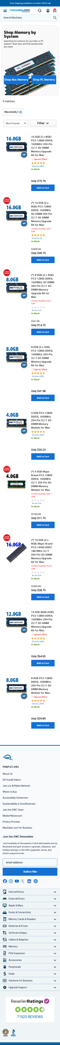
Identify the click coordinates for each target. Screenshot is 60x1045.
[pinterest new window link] (36, 881)
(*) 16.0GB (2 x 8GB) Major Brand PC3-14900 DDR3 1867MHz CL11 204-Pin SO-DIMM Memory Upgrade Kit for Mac (41, 551)
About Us (7, 773)
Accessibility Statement (15, 797)
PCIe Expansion (17, 953)
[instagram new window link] (11, 881)
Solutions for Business (20, 980)
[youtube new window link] (17, 881)
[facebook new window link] (5, 881)
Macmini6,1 (11, 112)
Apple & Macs (16, 905)
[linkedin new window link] (29, 881)
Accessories (15, 960)
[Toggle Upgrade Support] (55, 987)
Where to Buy (10, 791)
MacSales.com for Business (17, 827)
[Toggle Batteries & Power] (55, 926)
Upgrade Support (18, 987)
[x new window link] (23, 881)
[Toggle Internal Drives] (55, 892)
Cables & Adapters (18, 939)
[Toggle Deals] (55, 973)
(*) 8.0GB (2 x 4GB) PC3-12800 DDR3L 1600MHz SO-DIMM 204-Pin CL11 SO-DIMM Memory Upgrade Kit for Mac (42, 286)
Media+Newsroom (12, 815)
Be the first (36, 310)
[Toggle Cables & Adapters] (55, 939)
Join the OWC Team (13, 809)
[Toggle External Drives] (55, 898)
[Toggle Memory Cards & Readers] (55, 919)
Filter (41, 123)
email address (14, 862)
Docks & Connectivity (20, 912)
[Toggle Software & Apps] (55, 932)
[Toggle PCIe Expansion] (55, 953)
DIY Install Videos (12, 779)
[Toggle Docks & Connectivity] (55, 912)
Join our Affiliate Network (16, 785)
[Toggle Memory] (55, 946)
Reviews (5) (37, 238)
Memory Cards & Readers (22, 919)
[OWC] (8, 759)
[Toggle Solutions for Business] (55, 980)
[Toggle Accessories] (55, 960)
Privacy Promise (11, 821)
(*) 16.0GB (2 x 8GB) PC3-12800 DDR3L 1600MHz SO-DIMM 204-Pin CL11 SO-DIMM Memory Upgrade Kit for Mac (41, 213)
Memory (13, 946)
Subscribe (30, 871)
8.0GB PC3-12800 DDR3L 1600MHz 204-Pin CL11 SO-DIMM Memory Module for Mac (41, 685)
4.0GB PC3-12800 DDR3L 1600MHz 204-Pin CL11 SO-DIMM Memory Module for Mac (41, 420)
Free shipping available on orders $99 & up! (30, 3)
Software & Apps (18, 932)
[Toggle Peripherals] (55, 967)
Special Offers (40, 159)
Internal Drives (16, 892)
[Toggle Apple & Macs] (55, 905)
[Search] (55, 18)
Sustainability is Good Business (19, 803)
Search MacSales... (13, 17)
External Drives (17, 898)
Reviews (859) (38, 166)
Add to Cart (43, 187)
